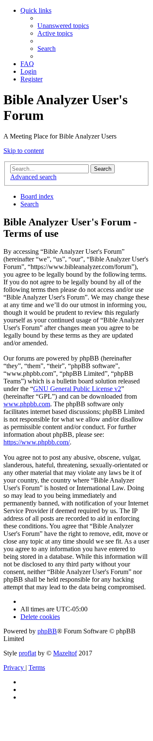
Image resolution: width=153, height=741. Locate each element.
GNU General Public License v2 (77, 388)
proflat (27, 653)
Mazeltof (65, 653)
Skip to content (23, 150)
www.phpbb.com (26, 404)
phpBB (47, 631)
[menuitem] (63, 25)
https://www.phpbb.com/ (36, 442)
